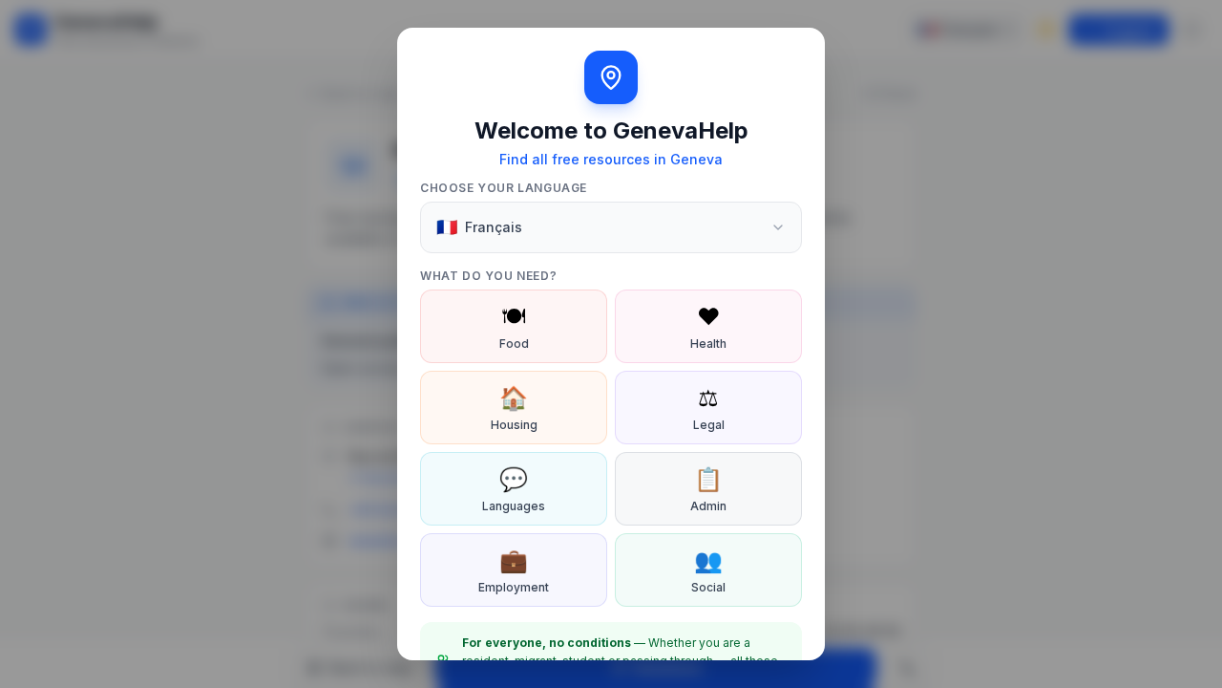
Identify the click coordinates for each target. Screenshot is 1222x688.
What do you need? (488, 276)
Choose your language (503, 188)
